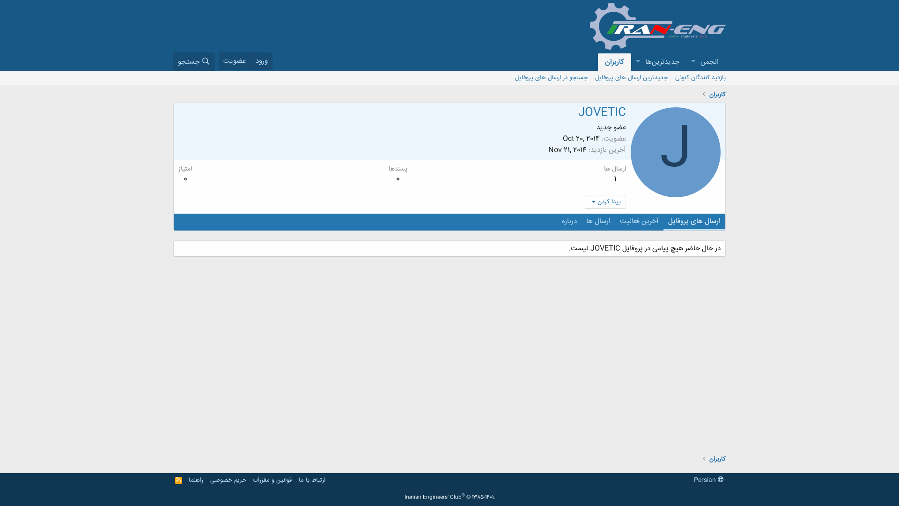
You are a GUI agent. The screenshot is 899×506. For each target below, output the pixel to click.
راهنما (196, 480)
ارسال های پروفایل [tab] (694, 221)
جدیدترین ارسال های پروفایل (631, 78)
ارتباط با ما (312, 480)
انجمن (709, 62)
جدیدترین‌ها (662, 62)
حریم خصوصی (228, 480)
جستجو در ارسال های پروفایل (551, 78)
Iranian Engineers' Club (450, 497)
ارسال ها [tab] (598, 221)
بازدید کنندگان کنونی (700, 78)
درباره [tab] (569, 221)
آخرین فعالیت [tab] (639, 221)
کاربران (614, 62)
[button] (693, 62)
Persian (706, 480)
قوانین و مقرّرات (272, 480)
